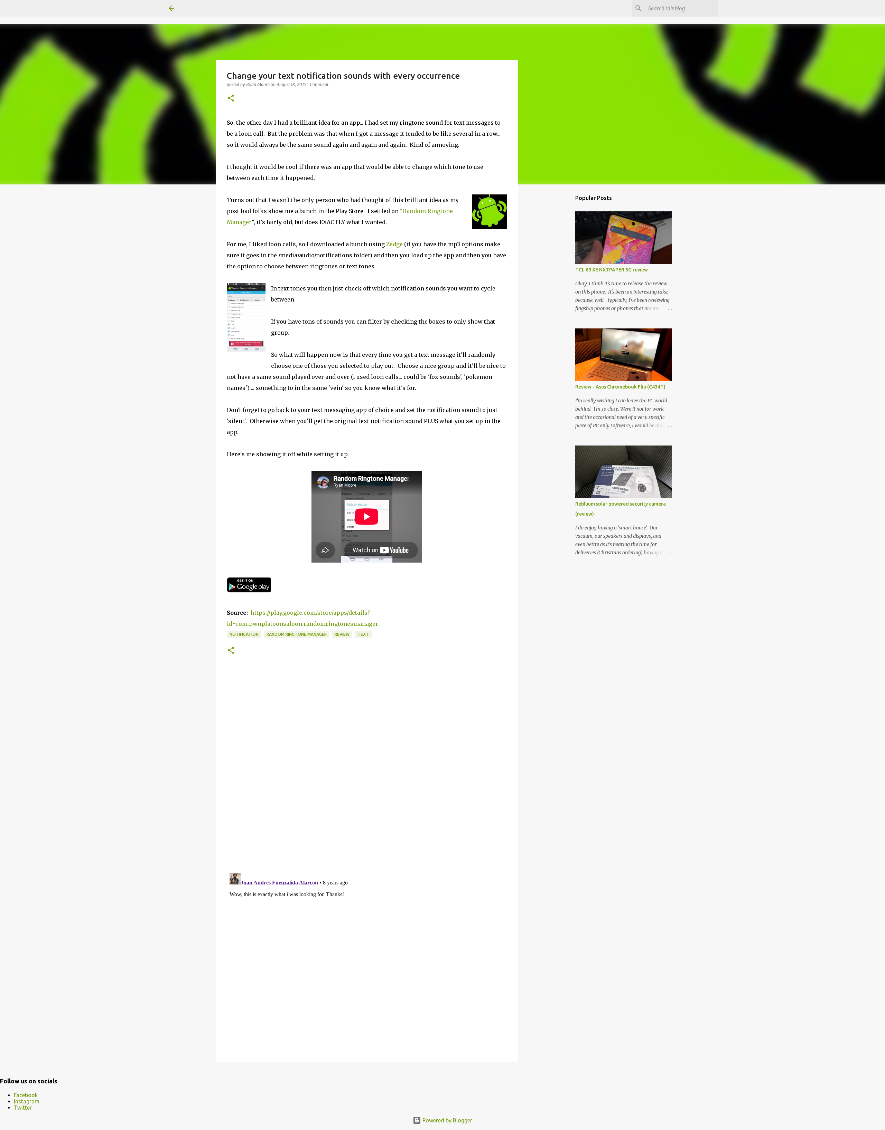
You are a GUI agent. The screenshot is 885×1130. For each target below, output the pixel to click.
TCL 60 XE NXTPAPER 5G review (611, 269)
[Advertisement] (553, 298)
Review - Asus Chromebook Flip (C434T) (620, 387)
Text (363, 634)
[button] (231, 98)
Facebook (26, 1095)
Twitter (23, 1107)
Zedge (394, 244)
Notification (244, 634)
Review (342, 634)
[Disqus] (367, 773)
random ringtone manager (297, 634)
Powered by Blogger (446, 1120)
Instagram (26, 1101)
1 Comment (317, 84)
